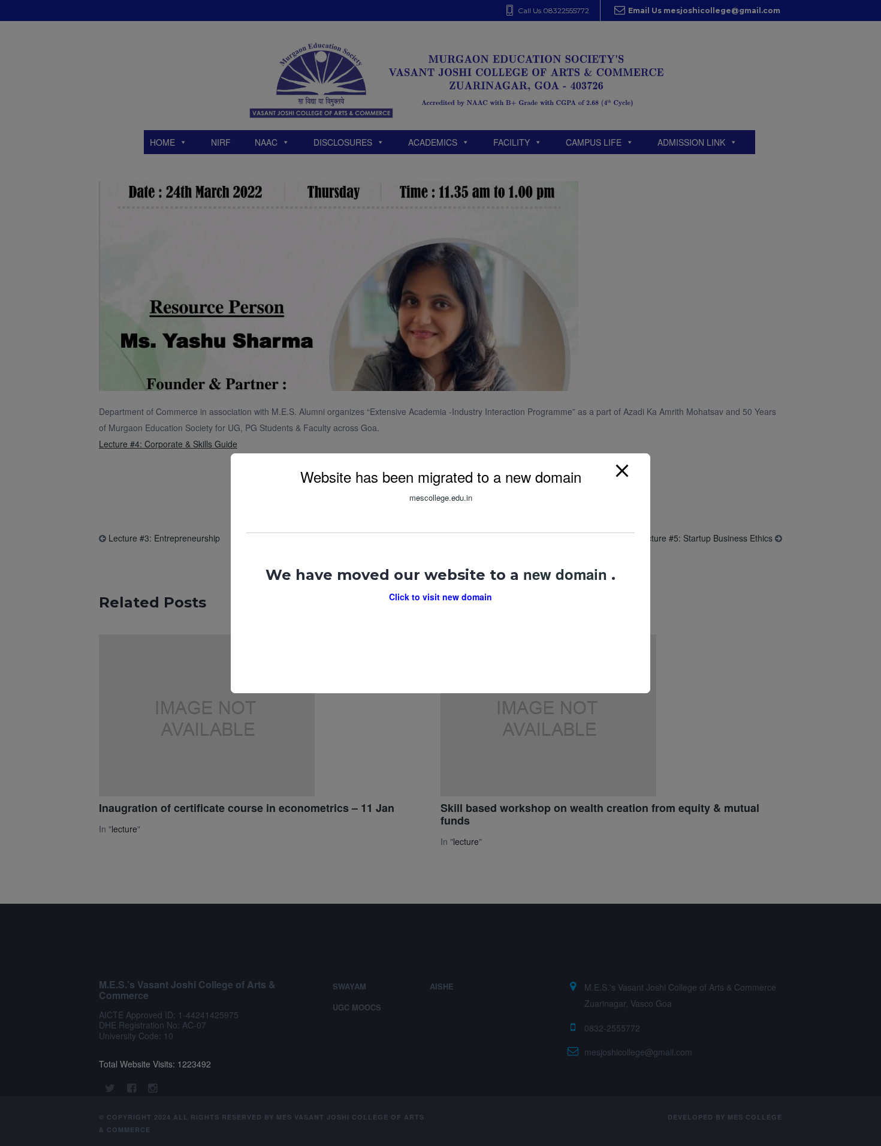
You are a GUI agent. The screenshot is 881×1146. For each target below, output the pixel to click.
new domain (567, 573)
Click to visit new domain (440, 596)
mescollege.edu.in (440, 497)
